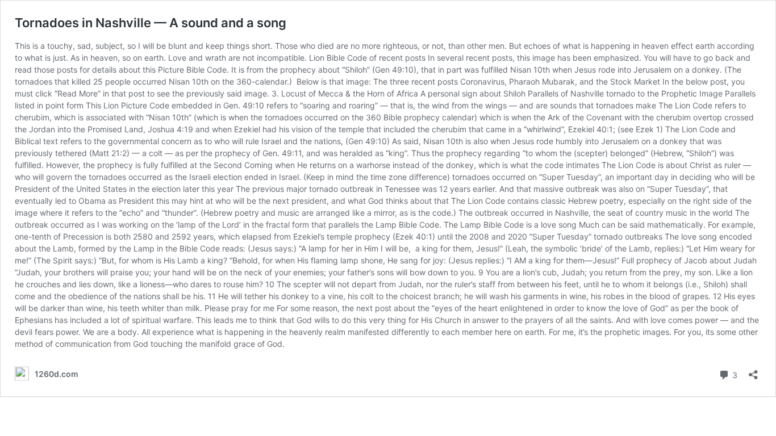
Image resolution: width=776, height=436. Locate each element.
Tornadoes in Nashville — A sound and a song (150, 22)
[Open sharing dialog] (753, 371)
